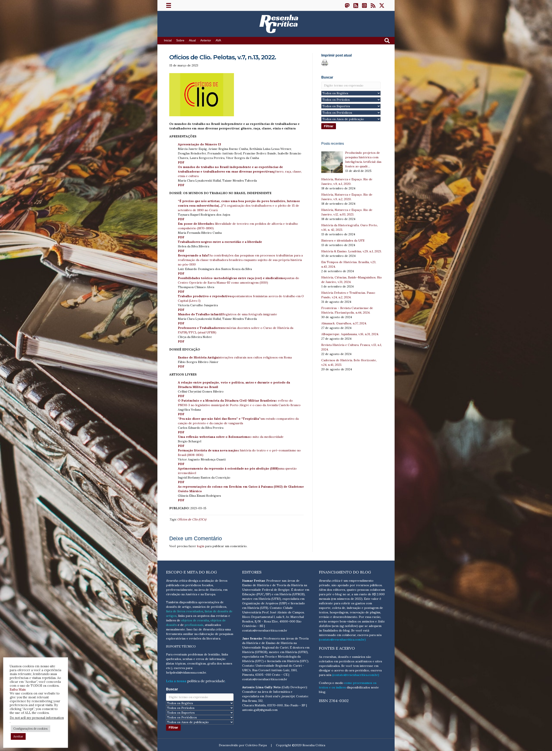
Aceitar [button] (18, 736)
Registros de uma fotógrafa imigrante (227, 314)
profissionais (194, 625)
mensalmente (175, 629)
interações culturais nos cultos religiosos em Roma (235, 357)
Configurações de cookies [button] (30, 729)
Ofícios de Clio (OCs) (191, 519)
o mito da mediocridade (231, 437)
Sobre (180, 40)
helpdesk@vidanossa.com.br (186, 672)
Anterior (205, 40)
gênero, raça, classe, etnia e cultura (240, 171)
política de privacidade (206, 681)
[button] (347, 5)
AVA (218, 40)
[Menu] (168, 5)
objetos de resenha (195, 620)
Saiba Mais (18, 689)
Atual (192, 40)
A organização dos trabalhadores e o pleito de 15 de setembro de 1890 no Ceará (239, 205)
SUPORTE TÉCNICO (181, 646)
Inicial (168, 40)
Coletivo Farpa (256, 745)
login (200, 546)
